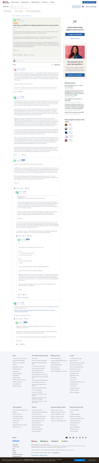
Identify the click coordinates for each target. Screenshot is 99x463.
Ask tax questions (8, 11)
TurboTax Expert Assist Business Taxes (40, 380)
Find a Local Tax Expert (37, 390)
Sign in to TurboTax (76, 34)
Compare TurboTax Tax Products (20, 358)
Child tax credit (73, 386)
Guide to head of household (76, 364)
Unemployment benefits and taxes (77, 381)
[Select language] (83, 6)
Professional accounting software (77, 418)
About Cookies (34, 455)
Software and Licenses (17, 454)
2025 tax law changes (74, 392)
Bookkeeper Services (74, 429)
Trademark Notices (17, 456)
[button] (76, 7)
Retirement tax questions (70, 96)
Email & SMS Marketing (75, 427)
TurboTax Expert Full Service (38, 372)
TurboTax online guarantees (19, 362)
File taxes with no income (75, 369)
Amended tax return (74, 373)
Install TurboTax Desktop (56, 364)
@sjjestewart (20, 196)
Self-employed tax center (18, 367)
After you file (28, 15)
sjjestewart (19, 19)
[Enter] (11, 6)
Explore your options (75, 75)
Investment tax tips (74, 384)
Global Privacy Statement (29, 459)
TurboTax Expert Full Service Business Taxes (40, 377)
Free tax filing (35, 358)
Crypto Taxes (15, 371)
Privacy (14, 450)
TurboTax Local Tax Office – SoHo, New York (39, 395)
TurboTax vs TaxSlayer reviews (57, 416)
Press (14, 448)
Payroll (71, 412)
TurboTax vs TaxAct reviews (57, 418)
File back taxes (73, 377)
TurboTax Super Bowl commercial (58, 412)
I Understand (79, 460)
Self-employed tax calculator (38, 420)
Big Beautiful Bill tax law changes (20, 424)
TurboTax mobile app (17, 381)
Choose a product (19, 11)
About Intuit (15, 444)
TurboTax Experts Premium (37, 370)
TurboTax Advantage (55, 369)
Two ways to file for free (18, 418)
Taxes (23, 15)
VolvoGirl (70, 128)
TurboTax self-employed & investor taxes (39, 363)
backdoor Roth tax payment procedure (73, 112)
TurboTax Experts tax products (38, 368)
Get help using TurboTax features (33, 11)
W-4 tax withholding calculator (38, 418)
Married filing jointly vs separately (77, 362)
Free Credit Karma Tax (74, 422)
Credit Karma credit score (75, 420)
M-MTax (70, 124)
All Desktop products (55, 362)
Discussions (18, 15)
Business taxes (25, 2)
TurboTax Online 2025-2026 (19, 360)
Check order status (55, 367)
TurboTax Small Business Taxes (38, 382)
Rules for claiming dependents (76, 367)
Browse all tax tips (74, 360)
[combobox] (20, 6)
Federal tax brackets (74, 390)
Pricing (52, 2)
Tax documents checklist (37, 429)
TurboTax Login (16, 420)
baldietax (70, 139)
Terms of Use (56, 452)
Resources (44, 2)
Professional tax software (75, 416)
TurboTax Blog (16, 375)
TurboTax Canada (16, 377)
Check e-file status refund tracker (39, 416)
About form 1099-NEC (75, 371)
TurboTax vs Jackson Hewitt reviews (58, 420)
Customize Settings (92, 460)
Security (14, 452)
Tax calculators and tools (37, 410)
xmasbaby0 (19, 68)
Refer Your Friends (17, 427)
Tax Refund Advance (17, 369)
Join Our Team (16, 446)
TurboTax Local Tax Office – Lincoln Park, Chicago (39, 402)
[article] (36, 80)
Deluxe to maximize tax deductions (39, 360)
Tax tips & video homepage (76, 358)
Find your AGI (73, 379)
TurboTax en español (17, 386)
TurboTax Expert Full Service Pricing (39, 374)
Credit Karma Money (17, 373)
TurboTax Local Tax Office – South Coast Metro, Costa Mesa (39, 398)
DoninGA (70, 132)
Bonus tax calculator (36, 427)
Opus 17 (18, 96)
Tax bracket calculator (36, 414)
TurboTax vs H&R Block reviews (57, 414)
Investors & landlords (69, 88)
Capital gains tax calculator (37, 424)
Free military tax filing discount (38, 366)
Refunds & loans (35, 2)
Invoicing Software (74, 431)
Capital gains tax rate (74, 375)
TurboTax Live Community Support (20, 410)
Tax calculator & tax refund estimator (39, 412)
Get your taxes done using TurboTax (72, 102)
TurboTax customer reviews (57, 410)
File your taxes (15, 2)
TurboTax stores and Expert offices (39, 387)
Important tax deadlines (75, 388)
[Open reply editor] (36, 60)
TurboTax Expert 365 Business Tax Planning (39, 385)
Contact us (15, 412)
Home (13, 15)
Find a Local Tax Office (37, 392)
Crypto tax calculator (36, 422)
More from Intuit (73, 424)
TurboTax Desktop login (56, 358)
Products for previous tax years (19, 379)
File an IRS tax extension (18, 416)
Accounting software (74, 410)
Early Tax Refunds (16, 384)
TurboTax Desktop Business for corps (59, 371)
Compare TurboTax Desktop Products (59, 360)
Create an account (75, 38)
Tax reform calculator (36, 431)
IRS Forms (15, 364)
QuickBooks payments (75, 414)
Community (5, 6)
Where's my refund (17, 414)
